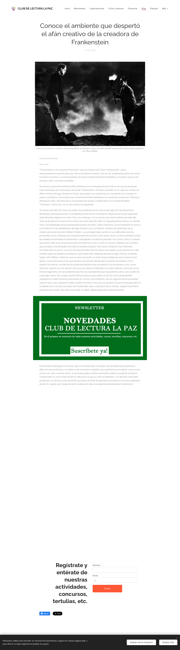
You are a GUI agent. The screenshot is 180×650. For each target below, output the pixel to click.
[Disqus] (90, 432)
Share (46, 613)
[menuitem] (68, 8)
